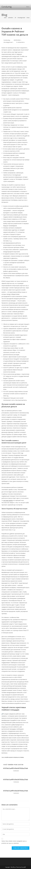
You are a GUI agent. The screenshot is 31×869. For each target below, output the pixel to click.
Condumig (7, 6)
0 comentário (20, 42)
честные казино (8, 500)
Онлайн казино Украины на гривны (14, 757)
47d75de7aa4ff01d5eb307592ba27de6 (15, 768)
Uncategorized (8, 42)
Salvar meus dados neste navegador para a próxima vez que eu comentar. (14, 842)
